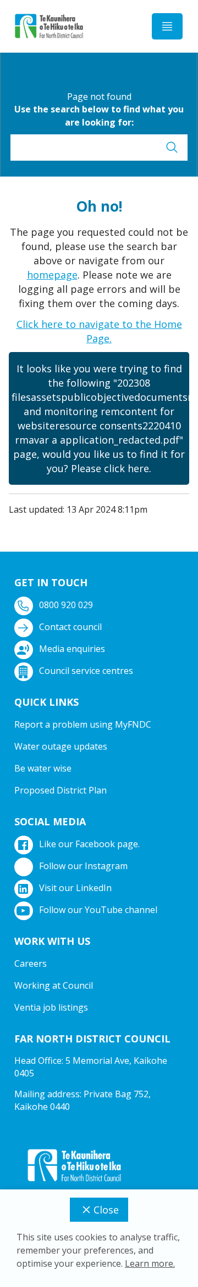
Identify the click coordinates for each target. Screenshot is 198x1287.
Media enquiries (72, 649)
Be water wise (43, 768)
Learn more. (150, 1263)
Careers (30, 963)
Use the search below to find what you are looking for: (99, 115)
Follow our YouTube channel (98, 910)
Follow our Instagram (83, 866)
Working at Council (53, 985)
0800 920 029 (66, 605)
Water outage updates (60, 746)
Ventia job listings (51, 1007)
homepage (52, 274)
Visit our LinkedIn (75, 888)
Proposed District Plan (60, 790)
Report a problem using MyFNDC (82, 724)
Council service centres (86, 671)
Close (106, 1209)
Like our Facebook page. (89, 844)
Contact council (70, 627)
